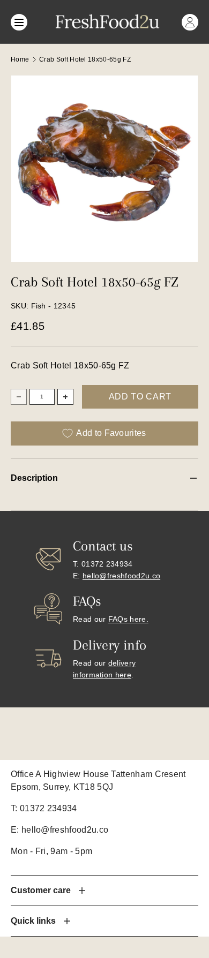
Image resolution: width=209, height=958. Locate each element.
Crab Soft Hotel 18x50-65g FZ (85, 59)
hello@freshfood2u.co (121, 575)
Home (20, 59)
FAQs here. (128, 619)
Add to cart (140, 396)
